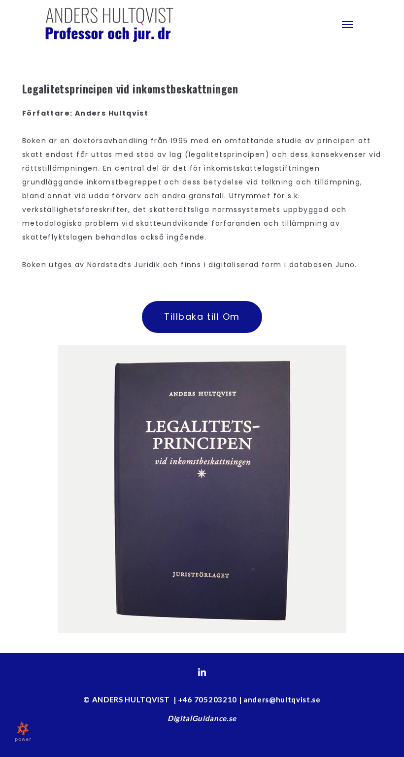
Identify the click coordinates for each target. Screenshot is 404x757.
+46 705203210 (207, 699)
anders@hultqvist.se (282, 699)
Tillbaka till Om (201, 316)
